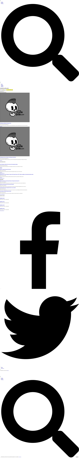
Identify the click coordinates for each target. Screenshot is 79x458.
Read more (1, 126)
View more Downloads (2, 194)
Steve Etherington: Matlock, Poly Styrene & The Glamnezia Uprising (8, 164)
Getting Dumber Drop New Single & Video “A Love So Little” (8, 187)
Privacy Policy (2, 368)
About (1, 84)
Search (2, 86)
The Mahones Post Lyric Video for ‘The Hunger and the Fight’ (8, 157)
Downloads (2, 3)
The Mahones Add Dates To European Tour (5, 123)
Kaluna (8, 370)
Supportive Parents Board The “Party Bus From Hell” (7, 184)
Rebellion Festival (2, 198)
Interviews (2, 2)
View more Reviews (2, 210)
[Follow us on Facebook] (40, 288)
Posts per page (1, 92)
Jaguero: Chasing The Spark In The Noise (5, 169)
